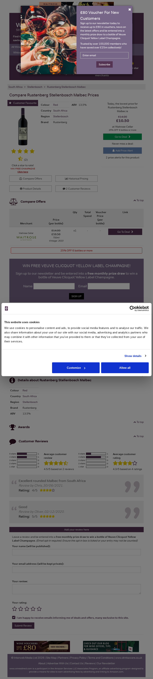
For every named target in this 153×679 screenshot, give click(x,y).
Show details (132, 355)
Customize (74, 367)
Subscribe (104, 64)
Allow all (124, 367)
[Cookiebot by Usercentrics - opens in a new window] (132, 308)
